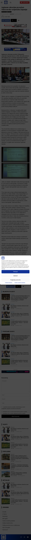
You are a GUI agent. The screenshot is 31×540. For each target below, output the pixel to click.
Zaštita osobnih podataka (20, 282)
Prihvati (15, 271)
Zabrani (15, 275)
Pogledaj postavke (15, 280)
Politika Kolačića (8, 282)
